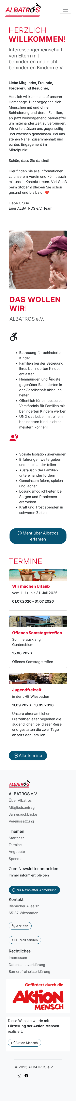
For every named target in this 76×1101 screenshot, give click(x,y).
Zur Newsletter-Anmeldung (36, 890)
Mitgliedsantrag (22, 807)
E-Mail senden (26, 940)
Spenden (16, 859)
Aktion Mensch (26, 1043)
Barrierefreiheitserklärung (29, 971)
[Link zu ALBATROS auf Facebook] (26, 1076)
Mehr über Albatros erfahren (40, 536)
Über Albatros (20, 800)
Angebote (17, 851)
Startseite (17, 838)
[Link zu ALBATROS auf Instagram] (19, 1076)
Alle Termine (30, 755)
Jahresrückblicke (23, 814)
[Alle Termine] (28, 751)
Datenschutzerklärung (27, 965)
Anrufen (21, 926)
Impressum (18, 957)
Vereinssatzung (21, 821)
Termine (15, 845)
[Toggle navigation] (65, 10)
